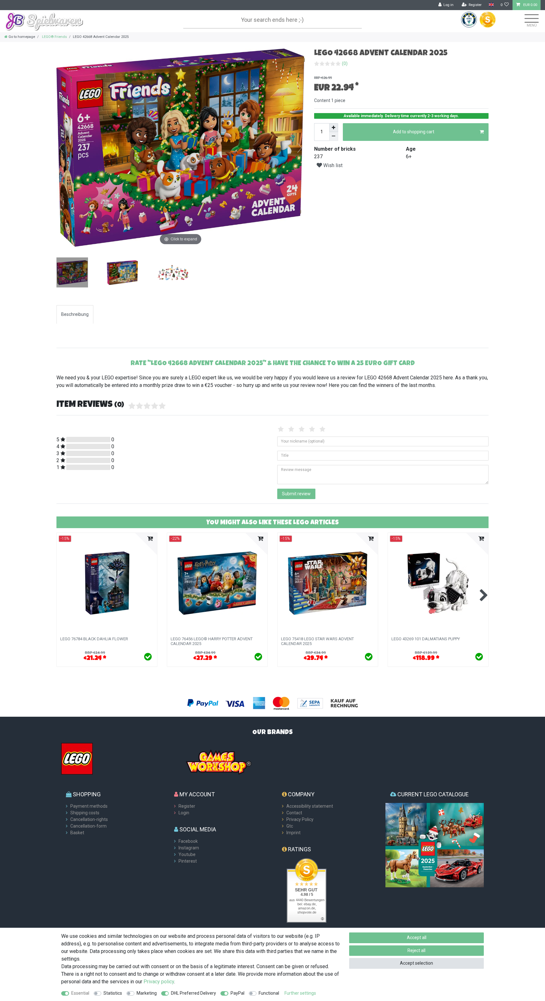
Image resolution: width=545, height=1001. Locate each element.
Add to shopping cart (413, 131)
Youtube (187, 854)
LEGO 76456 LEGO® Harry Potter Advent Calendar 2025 (212, 641)
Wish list (332, 165)
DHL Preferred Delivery (193, 993)
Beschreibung (75, 314)
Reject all (416, 950)
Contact (294, 812)
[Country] (491, 5)
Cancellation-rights (89, 819)
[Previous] (61, 148)
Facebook (188, 841)
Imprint (293, 832)
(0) (345, 63)
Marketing (147, 993)
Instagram (189, 847)
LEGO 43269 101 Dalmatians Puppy (425, 639)
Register (187, 806)
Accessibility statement (309, 806)
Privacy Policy (300, 819)
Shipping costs (84, 812)
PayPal (237, 993)
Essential (80, 993)
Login (184, 812)
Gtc (289, 826)
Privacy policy (159, 982)
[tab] (74, 314)
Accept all (416, 937)
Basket (77, 832)
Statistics (112, 993)
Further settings (300, 993)
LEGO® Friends (54, 37)
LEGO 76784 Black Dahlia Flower (94, 639)
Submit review (296, 493)
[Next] (300, 148)
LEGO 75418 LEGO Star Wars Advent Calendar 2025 (317, 641)
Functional (269, 993)
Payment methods (89, 806)
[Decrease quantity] (333, 136)
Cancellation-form (88, 826)
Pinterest (188, 861)
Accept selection (416, 963)
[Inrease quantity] (333, 127)
